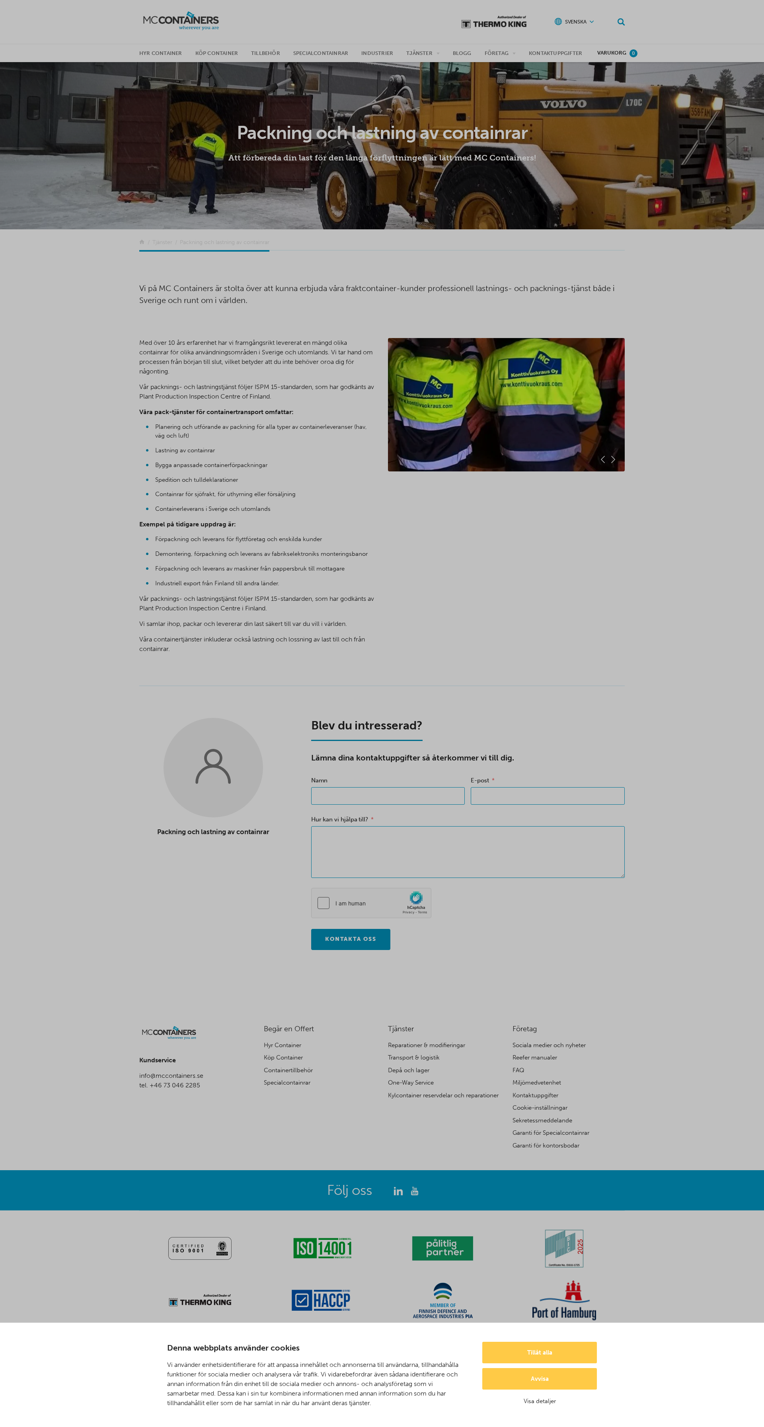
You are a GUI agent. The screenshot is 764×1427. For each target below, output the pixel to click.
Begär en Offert (289, 1028)
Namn (319, 780)
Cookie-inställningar (540, 1107)
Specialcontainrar (320, 53)
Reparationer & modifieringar (426, 1045)
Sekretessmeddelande (542, 1120)
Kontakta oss (351, 939)
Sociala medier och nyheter (549, 1045)
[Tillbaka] (141, 242)
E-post (480, 780)
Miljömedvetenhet (537, 1082)
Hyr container (160, 53)
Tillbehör (265, 53)
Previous (602, 459)
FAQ (518, 1070)
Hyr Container (282, 1045)
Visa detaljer (540, 1401)
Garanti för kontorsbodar (546, 1145)
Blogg (462, 53)
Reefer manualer (535, 1057)
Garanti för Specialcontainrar (551, 1132)
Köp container (216, 53)
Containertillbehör (288, 1070)
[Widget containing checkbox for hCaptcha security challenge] (371, 903)
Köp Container (283, 1057)
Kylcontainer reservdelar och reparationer (443, 1095)
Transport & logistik (414, 1057)
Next (613, 459)
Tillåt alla (539, 1352)
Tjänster (419, 53)
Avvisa (540, 1378)
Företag (497, 53)
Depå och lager (408, 1070)
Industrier (377, 53)
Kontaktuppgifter (555, 53)
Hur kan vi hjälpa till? (339, 819)
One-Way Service (411, 1082)
